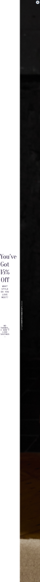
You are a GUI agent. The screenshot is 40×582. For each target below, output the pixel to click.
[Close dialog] (37, 2)
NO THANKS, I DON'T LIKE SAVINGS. (4, 327)
